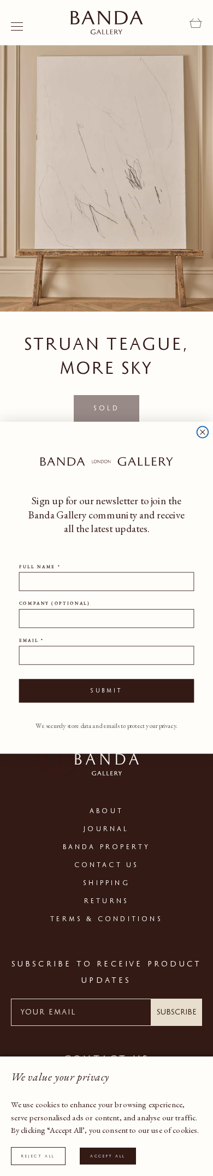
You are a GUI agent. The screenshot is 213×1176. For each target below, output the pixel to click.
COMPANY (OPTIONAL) (55, 603)
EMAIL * (31, 640)
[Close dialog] (203, 432)
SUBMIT (106, 691)
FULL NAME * (40, 566)
